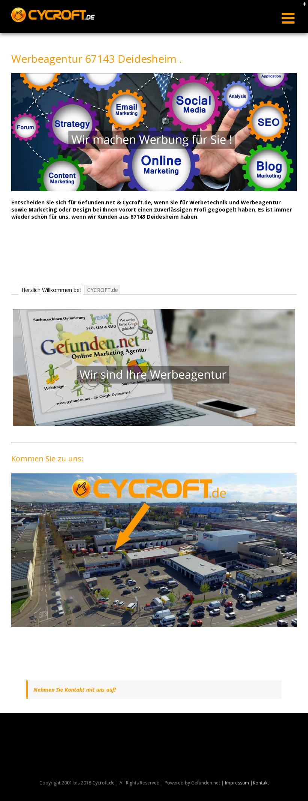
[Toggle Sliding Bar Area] (301, 7)
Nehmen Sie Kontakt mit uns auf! (74, 689)
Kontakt (261, 783)
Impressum (237, 783)
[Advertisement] (148, 259)
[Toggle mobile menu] (289, 18)
